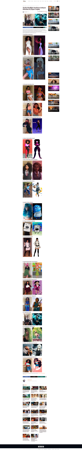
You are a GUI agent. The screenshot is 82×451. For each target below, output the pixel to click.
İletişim (58, 449)
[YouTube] (43, 446)
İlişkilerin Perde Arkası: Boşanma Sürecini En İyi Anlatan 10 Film (26, 407)
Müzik (24, 420)
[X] (40, 446)
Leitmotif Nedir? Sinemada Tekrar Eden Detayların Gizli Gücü (42, 415)
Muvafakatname (49, 449)
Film (23, 428)
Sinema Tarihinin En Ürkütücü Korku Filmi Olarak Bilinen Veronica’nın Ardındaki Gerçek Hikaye (34, 439)
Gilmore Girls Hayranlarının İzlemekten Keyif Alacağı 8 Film (42, 391)
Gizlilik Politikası (45, 449)
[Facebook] (38, 446)
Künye (42, 449)
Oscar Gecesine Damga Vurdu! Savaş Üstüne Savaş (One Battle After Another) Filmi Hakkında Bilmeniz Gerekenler (42, 431)
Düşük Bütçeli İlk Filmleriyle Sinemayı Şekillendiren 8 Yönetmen (42, 422)
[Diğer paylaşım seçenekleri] (46, 27)
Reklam (56, 449)
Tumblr (41, 373)
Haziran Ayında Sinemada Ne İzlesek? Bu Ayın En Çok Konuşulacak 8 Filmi (34, 407)
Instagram (39, 373)
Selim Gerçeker (30, 379)
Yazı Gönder (53, 449)
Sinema (24, 412)
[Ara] (59, 1)
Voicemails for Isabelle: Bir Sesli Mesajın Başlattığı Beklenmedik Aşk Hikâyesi (43, 399)
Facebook (44, 373)
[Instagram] (41, 446)
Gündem (41, 428)
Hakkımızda (39, 449)
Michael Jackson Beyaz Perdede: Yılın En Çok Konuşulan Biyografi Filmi (26, 422)
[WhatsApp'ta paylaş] (44, 27)
